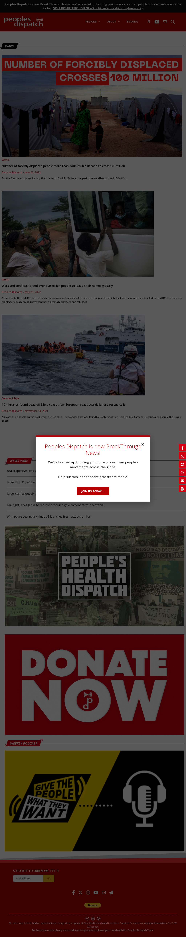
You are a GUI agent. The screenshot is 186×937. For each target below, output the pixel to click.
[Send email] (182, 480)
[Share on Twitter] (182, 455)
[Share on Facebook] (182, 447)
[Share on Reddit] (182, 464)
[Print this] (182, 488)
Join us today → (93, 491)
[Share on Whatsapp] (182, 472)
